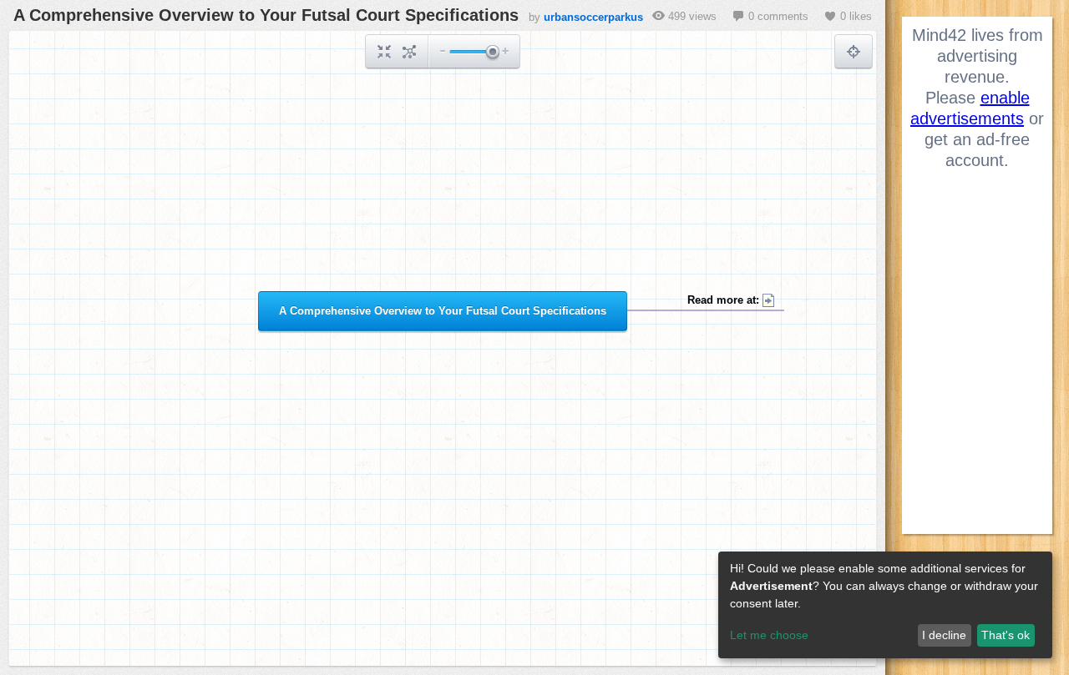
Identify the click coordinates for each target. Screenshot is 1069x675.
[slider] (491, 53)
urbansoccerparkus (593, 17)
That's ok (1005, 635)
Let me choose (769, 635)
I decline (944, 635)
